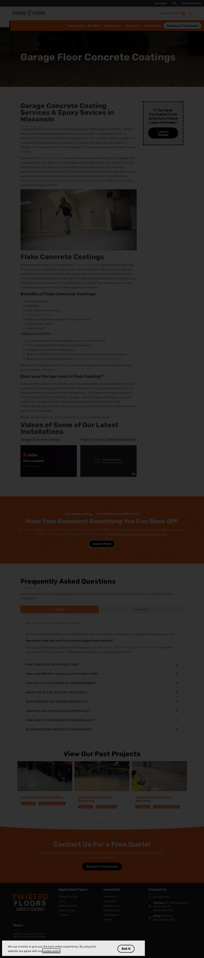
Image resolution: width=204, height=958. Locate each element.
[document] (102, 479)
